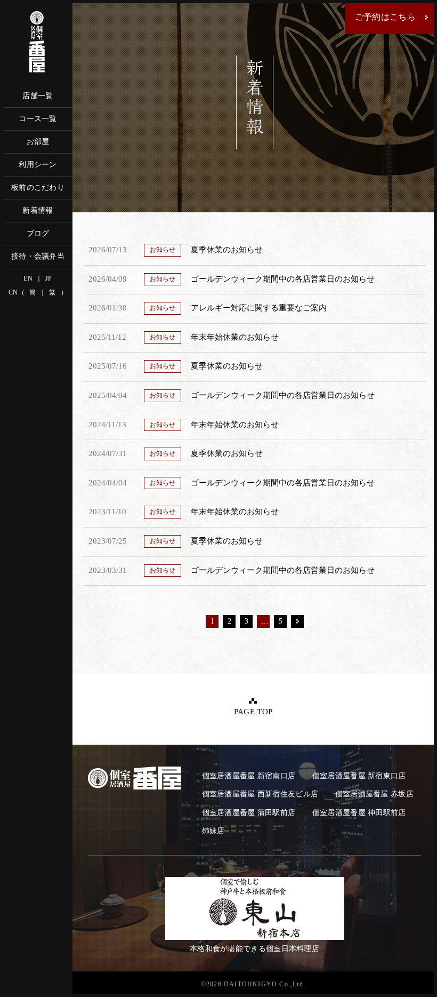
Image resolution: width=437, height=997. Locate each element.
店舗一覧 (37, 96)
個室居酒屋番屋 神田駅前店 (359, 813)
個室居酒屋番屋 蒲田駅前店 (249, 813)
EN (28, 278)
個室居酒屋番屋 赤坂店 (374, 794)
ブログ (38, 233)
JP (48, 278)
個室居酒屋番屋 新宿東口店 (359, 776)
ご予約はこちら (385, 16)
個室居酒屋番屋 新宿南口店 (249, 776)
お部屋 (38, 142)
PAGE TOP (253, 711)
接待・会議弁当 (37, 256)
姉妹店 (213, 831)
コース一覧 (38, 119)
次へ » (297, 621)
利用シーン (38, 165)
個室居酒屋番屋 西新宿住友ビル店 (260, 794)
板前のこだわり (37, 188)
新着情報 (37, 210)
